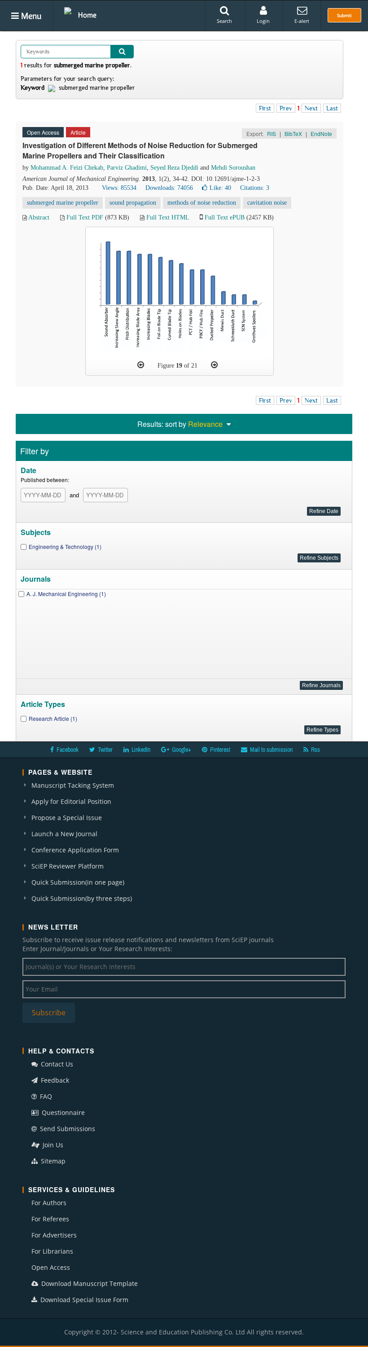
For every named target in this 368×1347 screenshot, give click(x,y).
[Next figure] (214, 365)
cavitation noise (267, 202)
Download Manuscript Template (88, 1283)
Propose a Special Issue (66, 817)
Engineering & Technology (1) (65, 546)
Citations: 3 (254, 187)
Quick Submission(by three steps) (81, 898)
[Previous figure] (140, 365)
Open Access (50, 1267)
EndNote (321, 133)
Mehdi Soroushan (233, 167)
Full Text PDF (84, 217)
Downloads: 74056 (169, 187)
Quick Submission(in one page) (77, 882)
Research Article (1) (53, 718)
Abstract (38, 217)
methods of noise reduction (201, 202)
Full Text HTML (167, 217)
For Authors (48, 1202)
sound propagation (133, 202)
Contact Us (56, 1064)
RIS (271, 133)
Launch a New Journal (64, 833)
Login (263, 21)
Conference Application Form (75, 850)
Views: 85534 (119, 187)
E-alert (301, 21)
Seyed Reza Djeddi (174, 167)
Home (87, 14)
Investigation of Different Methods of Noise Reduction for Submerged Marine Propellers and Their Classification (140, 150)
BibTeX (293, 133)
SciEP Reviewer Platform (67, 866)
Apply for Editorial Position (71, 801)
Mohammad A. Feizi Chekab (67, 167)
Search (224, 21)
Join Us (52, 1145)
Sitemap (52, 1161)
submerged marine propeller (62, 202)
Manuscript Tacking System (72, 785)
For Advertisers (54, 1235)
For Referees (50, 1219)
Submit (344, 15)
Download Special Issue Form (83, 1299)
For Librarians (52, 1251)
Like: (220, 187)
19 (179, 365)
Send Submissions (66, 1128)
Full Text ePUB (225, 217)
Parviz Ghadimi (127, 167)
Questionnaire (62, 1112)
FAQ (45, 1096)
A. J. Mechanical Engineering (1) (66, 593)
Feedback (54, 1080)
